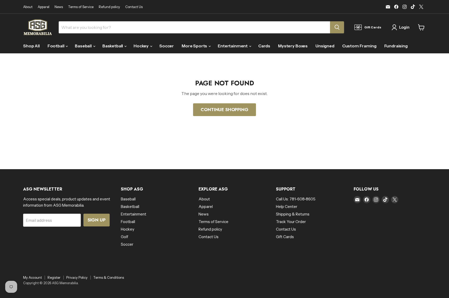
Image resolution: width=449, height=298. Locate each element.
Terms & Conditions (108, 277)
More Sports (195, 45)
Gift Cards (285, 236)
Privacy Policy (77, 277)
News (59, 7)
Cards (264, 45)
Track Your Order (291, 221)
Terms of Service (81, 7)
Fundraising (396, 45)
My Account (32, 277)
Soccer (166, 45)
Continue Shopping (224, 109)
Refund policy (109, 7)
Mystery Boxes (293, 45)
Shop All (31, 45)
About (27, 7)
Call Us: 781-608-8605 (295, 198)
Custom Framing (359, 45)
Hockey (141, 45)
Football (56, 45)
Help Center (286, 206)
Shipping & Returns (292, 214)
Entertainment (233, 45)
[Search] (337, 27)
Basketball (113, 45)
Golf (124, 236)
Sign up (96, 220)
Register (54, 277)
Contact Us (134, 7)
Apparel (43, 7)
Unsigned (324, 45)
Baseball (84, 45)
